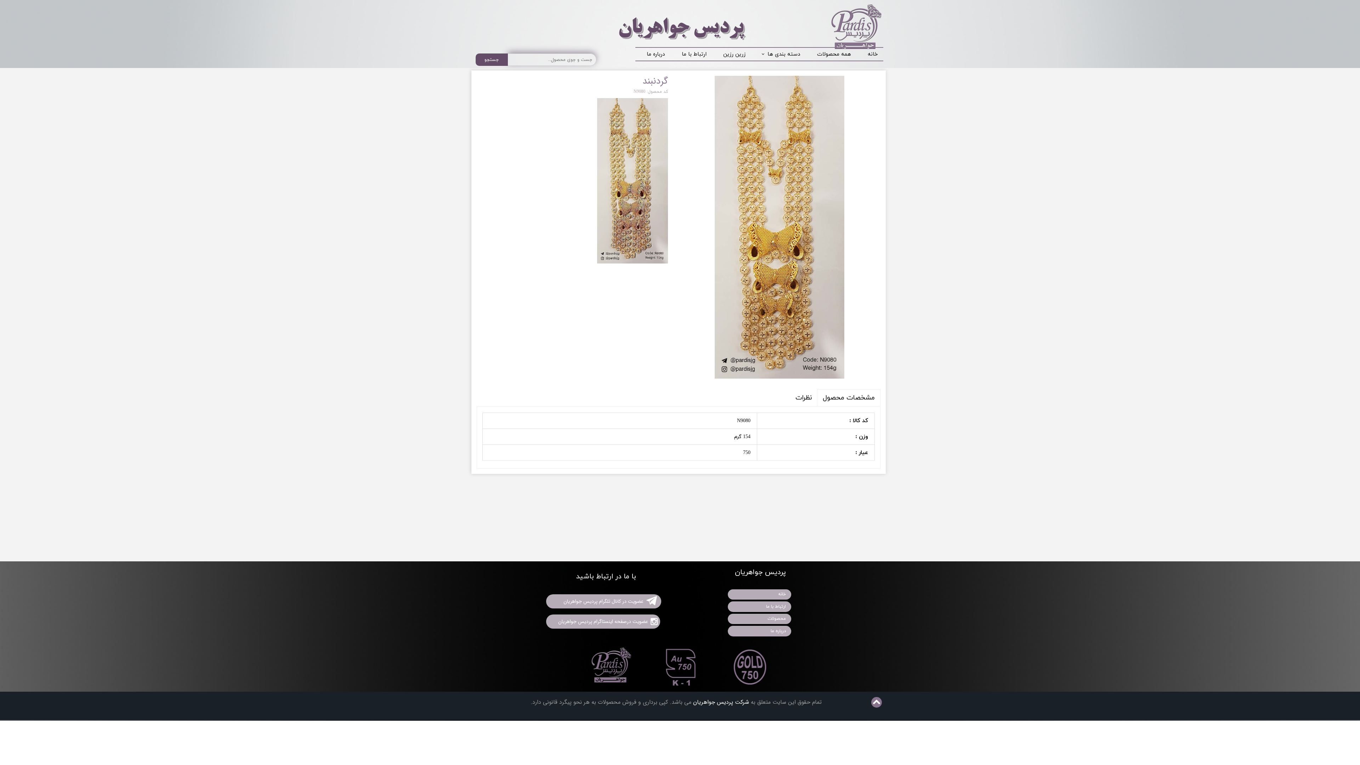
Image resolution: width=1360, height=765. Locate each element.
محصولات (776, 619)
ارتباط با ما (694, 54)
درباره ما (656, 54)
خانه (873, 54)
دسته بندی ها (783, 54)
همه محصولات (834, 54)
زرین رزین (734, 54)
